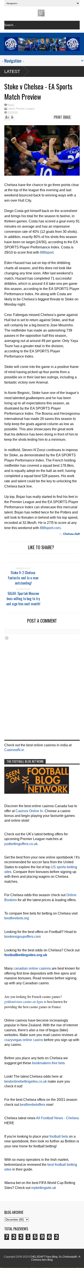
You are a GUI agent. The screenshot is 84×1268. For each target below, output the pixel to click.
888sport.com (50, 528)
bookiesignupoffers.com (22, 936)
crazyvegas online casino (23, 1040)
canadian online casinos (32, 968)
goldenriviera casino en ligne (23, 1001)
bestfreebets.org (16, 918)
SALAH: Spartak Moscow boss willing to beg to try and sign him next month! (23, 598)
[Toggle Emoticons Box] (6, 638)
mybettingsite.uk (43, 1188)
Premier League (25, 108)
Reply (10, 105)
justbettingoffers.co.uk (20, 844)
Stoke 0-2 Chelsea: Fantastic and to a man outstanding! (23, 578)
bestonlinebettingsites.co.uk (25, 1081)
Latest (12, 71)
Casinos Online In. (30, 811)
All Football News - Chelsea (57, 1118)
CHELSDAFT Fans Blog (44, 1256)
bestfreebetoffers (32, 1104)
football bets (59, 1136)
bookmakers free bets (48, 1063)
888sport (46, 252)
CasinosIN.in (14, 750)
